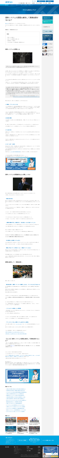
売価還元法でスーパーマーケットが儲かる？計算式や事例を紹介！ (15, 395)
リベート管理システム (17, 452)
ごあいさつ (39, 448)
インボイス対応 (12, 151)
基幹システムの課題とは (11, 37)
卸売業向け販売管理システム (18, 449)
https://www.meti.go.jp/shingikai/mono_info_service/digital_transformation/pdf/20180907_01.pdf (26, 96)
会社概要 (39, 449)
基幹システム (7, 23)
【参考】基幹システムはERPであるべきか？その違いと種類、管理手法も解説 (15, 333)
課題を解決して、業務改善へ (12, 40)
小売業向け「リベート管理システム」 (19, 356)
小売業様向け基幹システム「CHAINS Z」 (14, 355)
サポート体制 (28, 450)
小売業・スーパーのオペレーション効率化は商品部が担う (14, 403)
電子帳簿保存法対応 (17, 151)
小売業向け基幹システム (17, 448)
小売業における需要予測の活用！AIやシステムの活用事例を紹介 (15, 393)
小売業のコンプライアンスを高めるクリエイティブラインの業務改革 (15, 406)
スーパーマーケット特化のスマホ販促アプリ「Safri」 (27, 355)
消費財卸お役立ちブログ (47, 21)
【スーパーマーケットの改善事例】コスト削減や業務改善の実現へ (15, 408)
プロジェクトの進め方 (30, 448)
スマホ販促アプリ (16, 453)
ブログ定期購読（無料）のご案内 (49, 440)
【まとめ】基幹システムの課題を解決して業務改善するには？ (16, 42)
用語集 (48, 31)
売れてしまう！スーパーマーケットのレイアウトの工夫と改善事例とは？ (16, 400)
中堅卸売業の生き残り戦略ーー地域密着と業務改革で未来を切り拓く (15, 390)
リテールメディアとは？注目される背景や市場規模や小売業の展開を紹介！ (16, 392)
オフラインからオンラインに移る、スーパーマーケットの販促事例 (15, 411)
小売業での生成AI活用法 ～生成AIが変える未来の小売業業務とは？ (15, 398)
